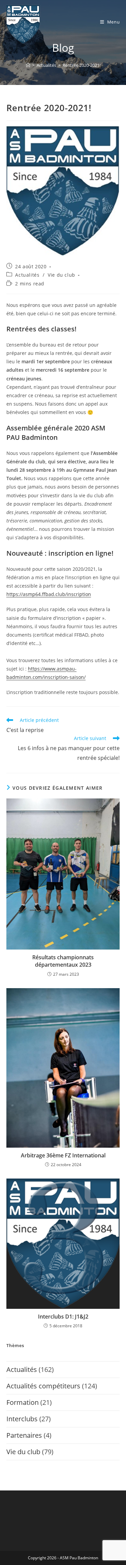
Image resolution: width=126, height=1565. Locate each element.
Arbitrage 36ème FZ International (63, 1155)
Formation (22, 1402)
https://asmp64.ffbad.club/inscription (48, 594)
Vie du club (61, 275)
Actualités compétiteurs (43, 1385)
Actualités (27, 275)
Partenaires (24, 1435)
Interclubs (22, 1418)
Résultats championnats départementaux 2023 (63, 961)
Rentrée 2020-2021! (81, 65)
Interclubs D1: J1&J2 (63, 1316)
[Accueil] (28, 65)
